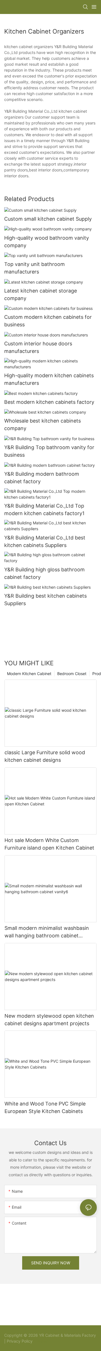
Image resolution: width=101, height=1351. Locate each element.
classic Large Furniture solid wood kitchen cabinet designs (44, 756)
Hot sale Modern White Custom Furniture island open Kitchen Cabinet (49, 844)
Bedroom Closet (71, 673)
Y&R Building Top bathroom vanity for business (49, 451)
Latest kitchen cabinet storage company (40, 294)
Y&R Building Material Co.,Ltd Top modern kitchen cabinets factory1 (44, 509)
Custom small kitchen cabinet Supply (48, 219)
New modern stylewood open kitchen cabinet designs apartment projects (49, 1019)
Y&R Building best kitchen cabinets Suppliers (45, 599)
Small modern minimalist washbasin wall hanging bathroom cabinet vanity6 (46, 932)
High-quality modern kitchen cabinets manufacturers (49, 379)
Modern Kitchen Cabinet (29, 673)
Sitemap (41, 1341)
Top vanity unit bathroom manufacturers (34, 268)
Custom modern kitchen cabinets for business (48, 320)
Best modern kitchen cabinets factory (49, 402)
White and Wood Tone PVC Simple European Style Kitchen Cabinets (45, 1107)
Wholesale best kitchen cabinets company (42, 424)
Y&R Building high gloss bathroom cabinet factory (44, 573)
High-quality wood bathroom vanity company (46, 241)
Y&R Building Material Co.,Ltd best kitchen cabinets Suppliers (44, 541)
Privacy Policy (20, 1341)
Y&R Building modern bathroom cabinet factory (41, 477)
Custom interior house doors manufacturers (38, 347)
